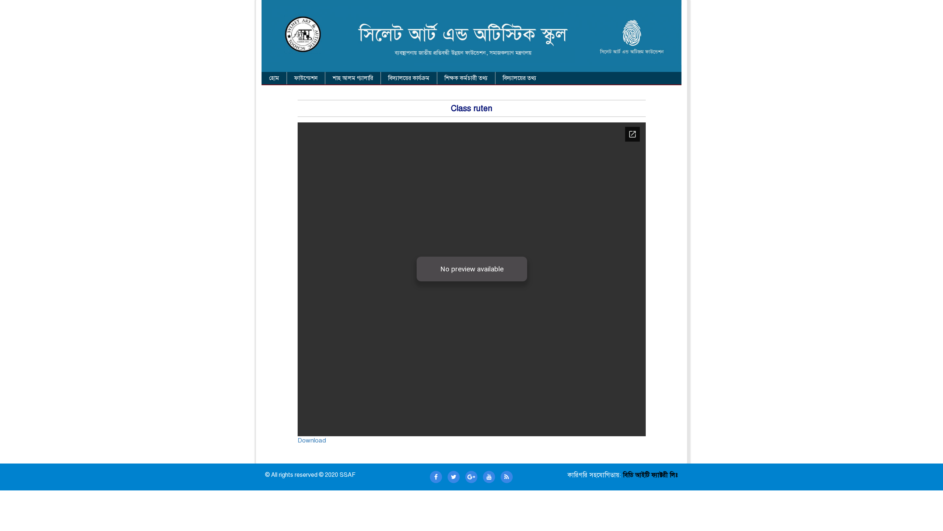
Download (312, 440)
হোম (274, 78)
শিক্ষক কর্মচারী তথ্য (466, 78)
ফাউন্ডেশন (306, 78)
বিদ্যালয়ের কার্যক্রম (409, 78)
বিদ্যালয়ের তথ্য (519, 78)
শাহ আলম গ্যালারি (353, 78)
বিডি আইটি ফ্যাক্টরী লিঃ (649, 475)
